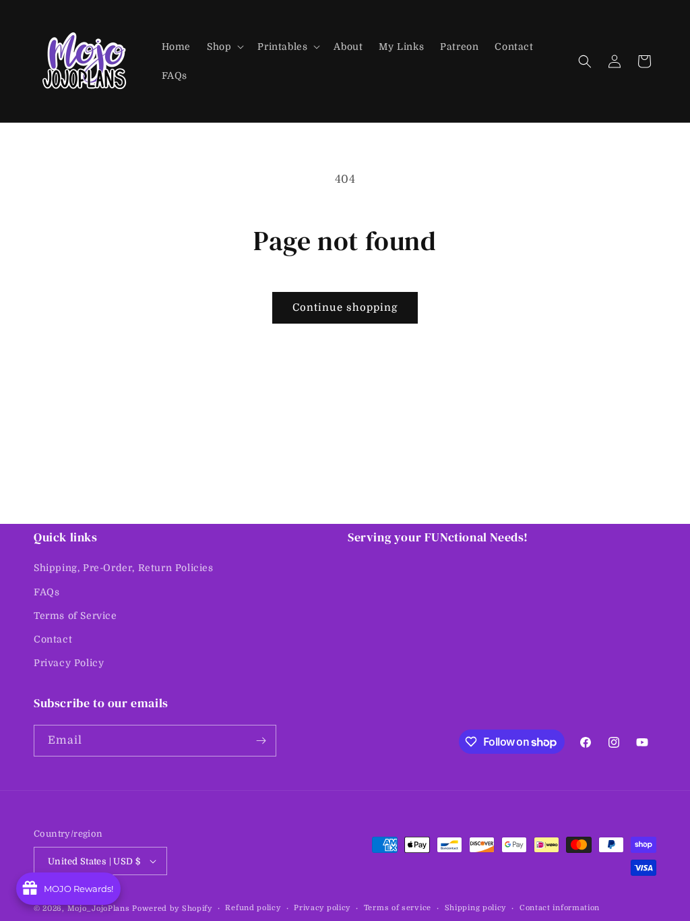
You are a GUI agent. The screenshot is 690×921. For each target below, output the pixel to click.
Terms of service (397, 907)
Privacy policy (322, 907)
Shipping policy (476, 907)
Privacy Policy (69, 662)
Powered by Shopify (172, 908)
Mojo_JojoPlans (98, 908)
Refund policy (252, 907)
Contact (53, 639)
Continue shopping (345, 307)
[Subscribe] (261, 740)
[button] (224, 46)
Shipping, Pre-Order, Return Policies (124, 567)
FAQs (46, 592)
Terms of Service (75, 615)
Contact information (560, 907)
